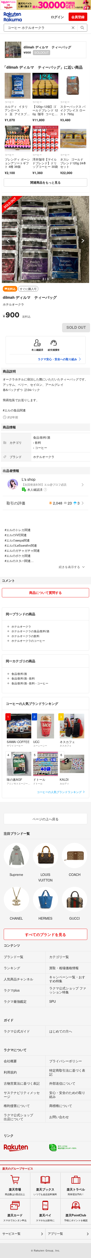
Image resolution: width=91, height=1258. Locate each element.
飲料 (38, 442)
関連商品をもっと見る (45, 182)
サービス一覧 (11, 1233)
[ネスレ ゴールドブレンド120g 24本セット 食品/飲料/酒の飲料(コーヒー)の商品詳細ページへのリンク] (73, 138)
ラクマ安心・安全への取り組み (57, 359)
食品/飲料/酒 (41, 437)
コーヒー (9, 102)
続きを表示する (69, 567)
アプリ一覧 (55, 1233)
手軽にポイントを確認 (76, 1217)
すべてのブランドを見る (45, 934)
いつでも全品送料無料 (45, 1192)
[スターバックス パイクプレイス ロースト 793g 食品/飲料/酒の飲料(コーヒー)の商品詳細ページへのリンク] (73, 86)
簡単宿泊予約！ (76, 1192)
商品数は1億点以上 (15, 1192)
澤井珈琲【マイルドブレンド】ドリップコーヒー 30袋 (45, 163)
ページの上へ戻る (45, 819)
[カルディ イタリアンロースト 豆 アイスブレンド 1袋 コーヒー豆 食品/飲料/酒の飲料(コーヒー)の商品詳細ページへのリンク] (18, 86)
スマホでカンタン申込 (15, 1217)
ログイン (57, 16)
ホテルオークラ (13, 304)
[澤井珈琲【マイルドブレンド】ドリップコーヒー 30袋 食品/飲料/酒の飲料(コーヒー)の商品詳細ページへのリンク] (45, 138)
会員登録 (77, 16)
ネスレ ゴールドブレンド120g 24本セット (73, 163)
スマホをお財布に (45, 1217)
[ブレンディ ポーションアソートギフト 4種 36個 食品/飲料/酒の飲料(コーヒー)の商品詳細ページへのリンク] (18, 138)
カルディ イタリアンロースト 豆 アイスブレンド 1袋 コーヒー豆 (17, 113)
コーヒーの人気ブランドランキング (59, 792)
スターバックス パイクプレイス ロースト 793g (72, 110)
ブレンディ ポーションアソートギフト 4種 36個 (17, 163)
